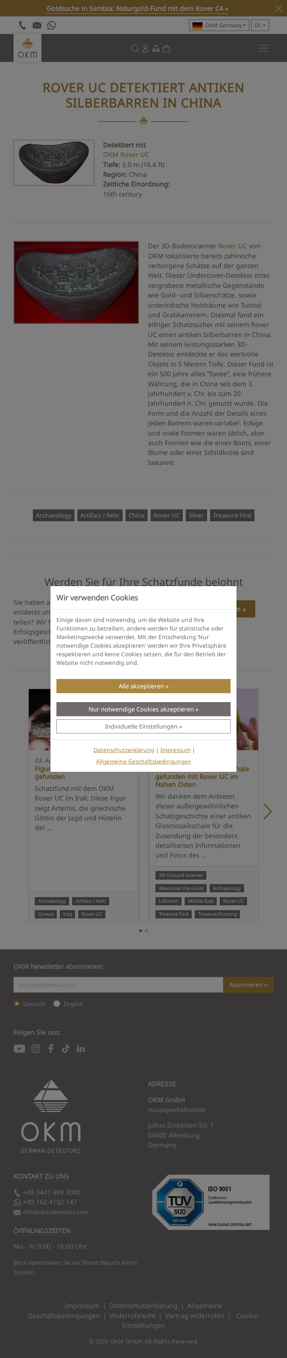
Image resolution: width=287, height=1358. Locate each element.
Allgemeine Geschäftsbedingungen (143, 762)
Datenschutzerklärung (123, 750)
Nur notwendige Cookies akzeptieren (141, 709)
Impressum (175, 750)
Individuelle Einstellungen (141, 726)
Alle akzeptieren (141, 686)
